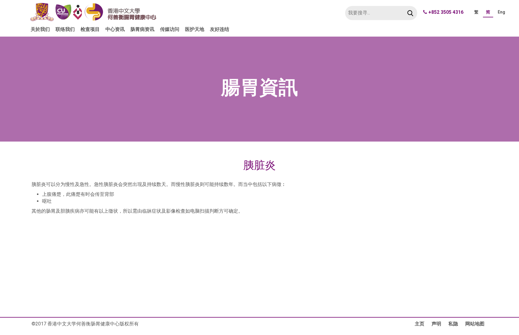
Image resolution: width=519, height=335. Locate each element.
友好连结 (219, 29)
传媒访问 (169, 29)
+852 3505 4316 (445, 12)
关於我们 (40, 29)
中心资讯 (115, 29)
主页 (419, 324)
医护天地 (194, 29)
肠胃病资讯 (142, 29)
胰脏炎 (259, 166)
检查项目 (90, 29)
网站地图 (474, 324)
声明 (436, 324)
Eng (501, 12)
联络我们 (65, 29)
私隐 (453, 324)
